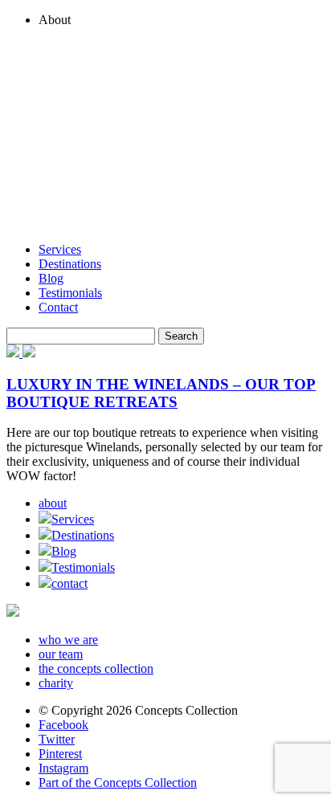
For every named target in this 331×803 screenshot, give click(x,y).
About (55, 19)
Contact (58, 307)
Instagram (63, 768)
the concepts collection (96, 668)
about (53, 503)
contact (69, 583)
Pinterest (60, 753)
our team (61, 654)
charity (56, 683)
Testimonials (70, 293)
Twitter (57, 739)
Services (60, 249)
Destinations (70, 264)
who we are (68, 639)
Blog (51, 278)
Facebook (63, 725)
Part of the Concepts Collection (118, 782)
